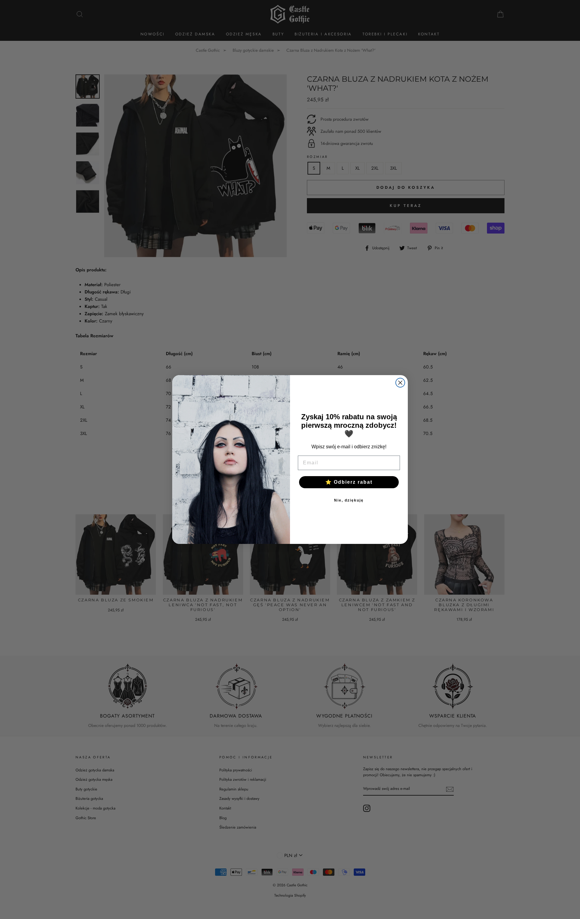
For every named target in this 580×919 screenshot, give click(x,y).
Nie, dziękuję (349, 500)
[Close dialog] (400, 382)
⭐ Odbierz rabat (348, 482)
